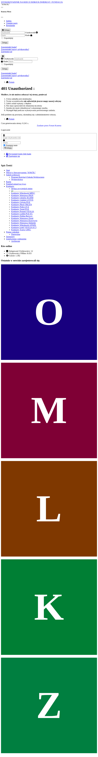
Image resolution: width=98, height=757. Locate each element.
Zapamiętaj (8, 38)
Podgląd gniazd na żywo (16, 184)
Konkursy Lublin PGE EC (22, 214)
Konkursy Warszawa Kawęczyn (24, 221)
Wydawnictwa (17, 179)
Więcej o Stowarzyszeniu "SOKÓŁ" (21, 172)
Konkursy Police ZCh (20, 207)
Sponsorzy (10, 237)
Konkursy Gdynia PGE (20, 202)
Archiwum (15, 241)
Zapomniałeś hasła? (9, 47)
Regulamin (10, 25)
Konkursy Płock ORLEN (21, 205)
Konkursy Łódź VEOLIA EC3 (23, 227)
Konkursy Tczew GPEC (21, 230)
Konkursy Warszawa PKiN (22, 195)
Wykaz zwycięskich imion (21, 189)
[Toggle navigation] (2, 7)
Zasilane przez (42, 125)
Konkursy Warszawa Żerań (22, 218)
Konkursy (10, 186)
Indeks (8, 21)
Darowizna (15, 234)
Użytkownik (30, 33)
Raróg (8, 182)
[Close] (2, 17)
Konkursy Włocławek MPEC (23, 193)
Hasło (27, 35)
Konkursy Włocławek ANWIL (23, 225)
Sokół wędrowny (13, 175)
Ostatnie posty (12, 23)
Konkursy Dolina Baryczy (22, 216)
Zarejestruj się (6, 52)
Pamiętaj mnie (11, 145)
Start (8, 170)
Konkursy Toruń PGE (20, 209)
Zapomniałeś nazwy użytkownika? (15, 49)
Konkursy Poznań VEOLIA (22, 211)
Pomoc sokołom (12, 232)
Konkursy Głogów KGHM (22, 198)
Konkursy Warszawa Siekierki (23, 223)
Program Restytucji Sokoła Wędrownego (27, 177)
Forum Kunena (55, 125)
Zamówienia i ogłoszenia (16, 239)
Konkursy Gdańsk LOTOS (22, 200)
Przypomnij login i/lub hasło (19, 154)
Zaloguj (4, 43)
